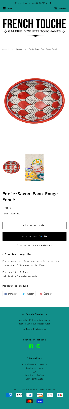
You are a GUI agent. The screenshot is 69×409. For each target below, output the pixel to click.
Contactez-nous (34, 368)
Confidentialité (34, 379)
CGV (34, 372)
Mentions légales (34, 375)
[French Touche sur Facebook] (31, 347)
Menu (9, 8)
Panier (62, 8)
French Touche (47, 389)
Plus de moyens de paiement (34, 245)
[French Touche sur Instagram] (38, 347)
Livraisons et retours (34, 364)
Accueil (6, 49)
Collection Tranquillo (17, 254)
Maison (19, 49)
